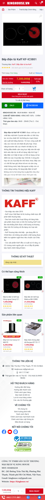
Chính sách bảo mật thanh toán (22, 417)
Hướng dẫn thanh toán (22, 390)
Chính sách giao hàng (22, 392)
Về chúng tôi (22, 409)
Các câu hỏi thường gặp (23, 400)
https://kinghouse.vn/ (19, 481)
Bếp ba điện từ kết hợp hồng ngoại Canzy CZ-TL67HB (11, 298)
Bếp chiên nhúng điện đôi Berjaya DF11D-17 (32, 341)
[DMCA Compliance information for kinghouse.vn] (22, 444)
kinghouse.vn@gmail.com (24, 369)
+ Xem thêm (22, 184)
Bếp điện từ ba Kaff (24, 64)
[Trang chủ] (3, 10)
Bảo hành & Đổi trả (22, 395)
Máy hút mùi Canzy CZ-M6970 (11, 341)
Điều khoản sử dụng (22, 422)
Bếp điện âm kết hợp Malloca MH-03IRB (31, 298)
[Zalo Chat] (28, 497)
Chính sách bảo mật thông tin (22, 419)
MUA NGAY (22, 95)
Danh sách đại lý (22, 414)
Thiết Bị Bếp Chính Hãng (27, 10)
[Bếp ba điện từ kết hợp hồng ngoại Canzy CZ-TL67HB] (12, 286)
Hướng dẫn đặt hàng (22, 387)
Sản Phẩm (12, 10)
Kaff (13, 64)
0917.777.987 (24, 372)
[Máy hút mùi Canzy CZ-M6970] (12, 329)
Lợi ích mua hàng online (23, 397)
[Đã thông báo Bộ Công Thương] (22, 439)
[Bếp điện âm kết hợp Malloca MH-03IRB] (33, 286)
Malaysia (39, 73)
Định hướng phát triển (22, 412)
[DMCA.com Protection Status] (22, 450)
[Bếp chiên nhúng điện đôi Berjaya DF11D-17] (33, 329)
